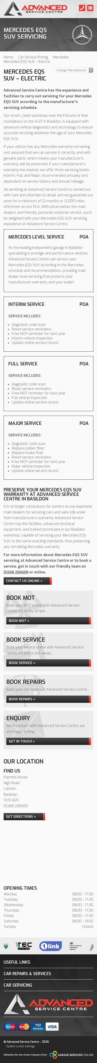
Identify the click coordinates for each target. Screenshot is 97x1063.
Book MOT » (19, 621)
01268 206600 (16, 572)
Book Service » (22, 663)
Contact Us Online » (24, 581)
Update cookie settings (20, 1046)
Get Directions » (21, 816)
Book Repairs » (22, 699)
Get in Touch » (22, 741)
